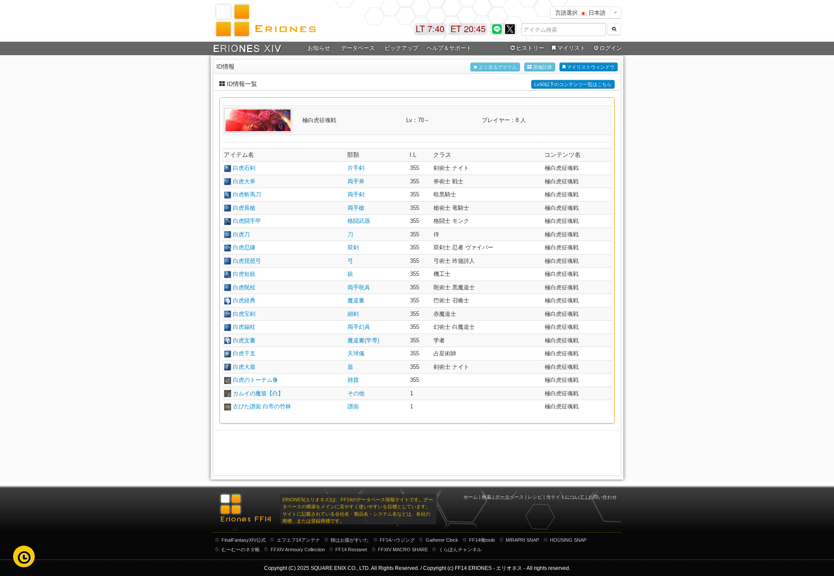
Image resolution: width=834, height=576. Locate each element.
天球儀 (356, 353)
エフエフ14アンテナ (298, 540)
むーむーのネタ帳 (241, 549)
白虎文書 (244, 340)
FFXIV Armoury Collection (298, 549)
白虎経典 (244, 300)
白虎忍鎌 (244, 247)
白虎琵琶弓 (247, 261)
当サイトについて (565, 497)
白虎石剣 (244, 168)
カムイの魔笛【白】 (258, 393)
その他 (356, 393)
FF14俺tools (482, 540)
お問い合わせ (602, 497)
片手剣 (356, 168)
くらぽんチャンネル (460, 549)
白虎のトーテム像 (255, 380)
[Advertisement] (417, 452)
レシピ (535, 497)
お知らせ (319, 48)
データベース (509, 497)
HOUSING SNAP (568, 540)
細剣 (353, 314)
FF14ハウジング (397, 540)
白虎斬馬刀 (247, 194)
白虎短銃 (244, 274)
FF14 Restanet (351, 549)
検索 (486, 497)
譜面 (353, 406)
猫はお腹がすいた (350, 540)
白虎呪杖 (244, 287)
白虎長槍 (244, 208)
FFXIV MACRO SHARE (403, 549)
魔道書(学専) (363, 340)
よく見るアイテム (497, 67)
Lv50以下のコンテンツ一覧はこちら (573, 84)
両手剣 (356, 194)
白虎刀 (241, 234)
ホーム (470, 497)
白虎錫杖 (244, 327)
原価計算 (542, 67)
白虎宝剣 (244, 314)
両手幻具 (359, 327)
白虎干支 (244, 353)
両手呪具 (359, 287)
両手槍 (356, 208)
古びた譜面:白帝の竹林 (262, 406)
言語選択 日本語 (580, 12)
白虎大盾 (244, 367)
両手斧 (356, 181)
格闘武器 (359, 221)
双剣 (353, 247)
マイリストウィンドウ (590, 67)
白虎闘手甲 (247, 221)
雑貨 (353, 380)
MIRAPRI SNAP (522, 540)
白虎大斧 (244, 181)
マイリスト (571, 48)
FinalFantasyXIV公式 (244, 540)
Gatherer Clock (442, 540)
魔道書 (356, 300)
